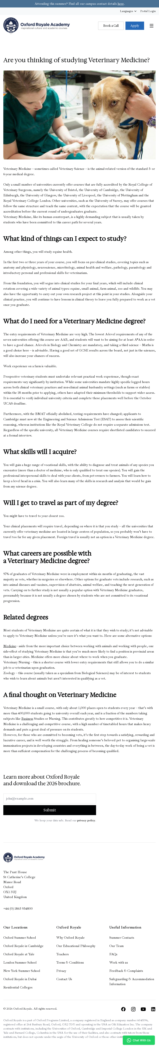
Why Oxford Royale (70, 938)
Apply (134, 26)
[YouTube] (143, 1009)
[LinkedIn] (153, 1009)
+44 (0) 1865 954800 (18, 909)
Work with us (118, 962)
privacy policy (86, 820)
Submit (49, 810)
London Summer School (20, 962)
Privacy (61, 971)
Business (27, 719)
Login (148, 11)
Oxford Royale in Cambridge (23, 946)
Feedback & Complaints (126, 971)
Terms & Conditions (70, 962)
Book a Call (111, 26)
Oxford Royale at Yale (18, 954)
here (121, 4)
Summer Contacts (121, 938)
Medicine (9, 646)
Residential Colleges (18, 987)
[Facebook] (123, 1009)
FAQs (113, 954)
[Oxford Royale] (36, 25)
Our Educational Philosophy (75, 946)
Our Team (116, 946)
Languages (126, 11)
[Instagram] (133, 1009)
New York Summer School (21, 971)
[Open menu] (151, 26)
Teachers (62, 954)
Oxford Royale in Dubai (19, 979)
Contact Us (64, 979)
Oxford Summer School (19, 938)
